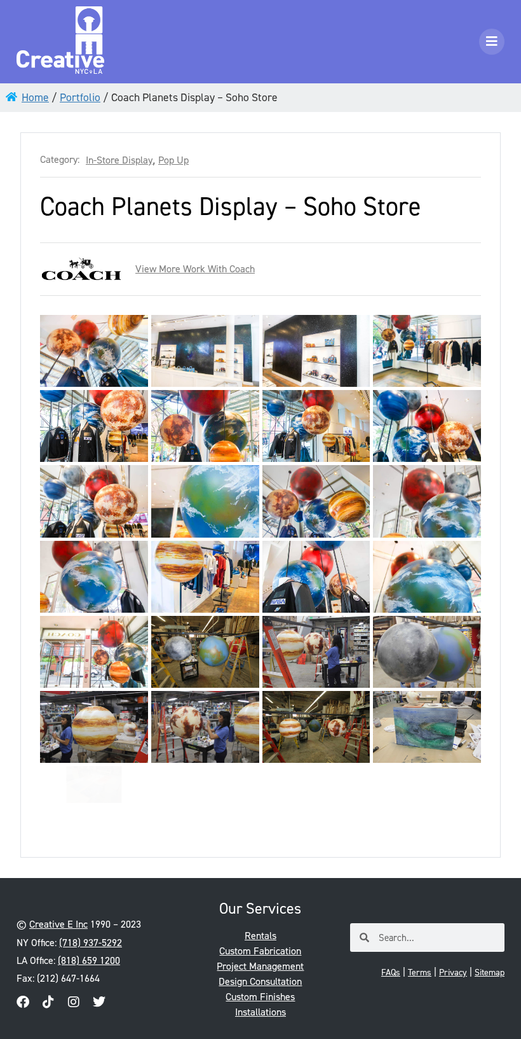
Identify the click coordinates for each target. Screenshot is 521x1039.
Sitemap (489, 972)
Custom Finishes (260, 996)
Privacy (453, 972)
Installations (260, 1012)
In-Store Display (119, 160)
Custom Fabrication (260, 951)
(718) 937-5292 (90, 942)
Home (35, 97)
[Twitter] (99, 1002)
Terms (419, 972)
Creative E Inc (58, 924)
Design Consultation (260, 981)
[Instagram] (73, 1002)
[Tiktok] (48, 1002)
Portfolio (80, 97)
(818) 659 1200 (89, 960)
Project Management (260, 966)
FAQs (390, 972)
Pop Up (173, 160)
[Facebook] (23, 1002)
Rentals (260, 935)
